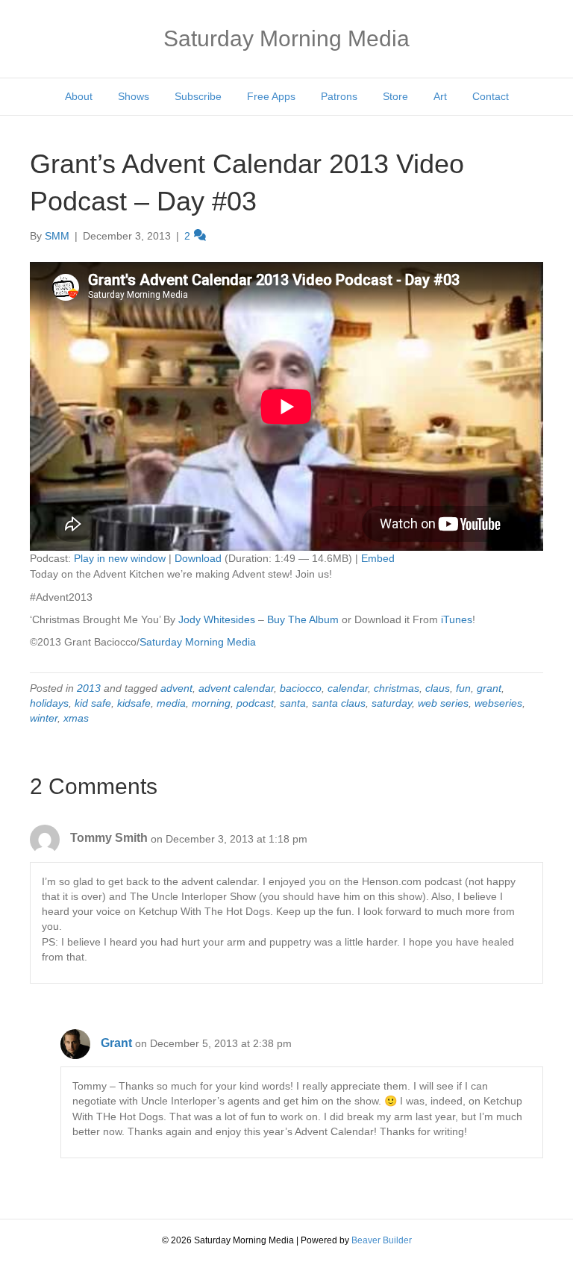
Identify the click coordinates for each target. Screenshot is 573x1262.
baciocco (301, 688)
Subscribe (198, 96)
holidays (49, 703)
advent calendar (236, 688)
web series (443, 703)
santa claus (339, 703)
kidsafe (134, 703)
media (171, 703)
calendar (348, 688)
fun (463, 688)
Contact (490, 96)
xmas (76, 718)
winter (43, 718)
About (79, 96)
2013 (89, 688)
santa (293, 703)
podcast (255, 703)
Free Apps (271, 96)
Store (395, 96)
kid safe (93, 703)
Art (440, 96)
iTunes (456, 619)
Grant (116, 1043)
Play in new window (120, 558)
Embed (378, 558)
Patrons (339, 96)
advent (176, 688)
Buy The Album (303, 619)
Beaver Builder (381, 1240)
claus (437, 688)
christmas (396, 688)
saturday (392, 703)
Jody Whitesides (216, 619)
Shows (133, 96)
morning (211, 703)
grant (489, 688)
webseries (498, 703)
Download (198, 558)
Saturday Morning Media (198, 642)
